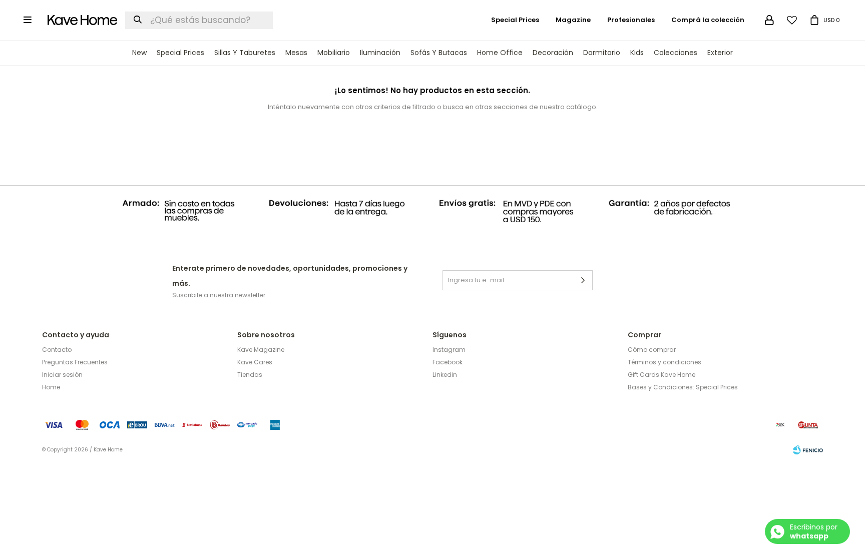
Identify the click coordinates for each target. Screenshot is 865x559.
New (139, 53)
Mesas (296, 53)
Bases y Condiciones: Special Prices (683, 387)
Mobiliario (333, 53)
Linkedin (444, 374)
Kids (637, 53)
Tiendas (249, 374)
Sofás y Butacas (438, 53)
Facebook (447, 362)
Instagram (449, 349)
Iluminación (380, 53)
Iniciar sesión (62, 374)
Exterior (720, 53)
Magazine (573, 20)
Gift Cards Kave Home (661, 374)
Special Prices (180, 53)
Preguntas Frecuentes (75, 362)
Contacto (57, 349)
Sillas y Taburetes (244, 53)
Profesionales (631, 20)
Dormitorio (601, 53)
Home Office (500, 53)
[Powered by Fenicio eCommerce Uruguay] (808, 449)
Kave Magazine (260, 349)
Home (51, 387)
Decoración (553, 53)
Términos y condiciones (664, 362)
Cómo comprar (652, 349)
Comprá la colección (707, 20)
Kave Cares (254, 362)
